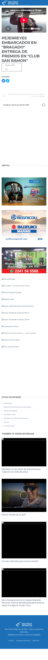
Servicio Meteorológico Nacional (17, 407)
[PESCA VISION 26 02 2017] (24, 495)
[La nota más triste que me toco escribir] (24, 540)
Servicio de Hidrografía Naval (16, 418)
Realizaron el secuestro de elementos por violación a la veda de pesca (21, 470)
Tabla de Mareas (10, 411)
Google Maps (9, 426)
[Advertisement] (24, 140)
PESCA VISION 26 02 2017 (14, 515)
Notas (11, 640)
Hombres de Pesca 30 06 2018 (16, 105)
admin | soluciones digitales (29, 635)
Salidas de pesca (23, 640)
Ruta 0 (6, 422)
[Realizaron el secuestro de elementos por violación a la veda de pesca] (24, 452)
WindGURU (8, 403)
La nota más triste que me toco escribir (20, 561)
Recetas (36, 640)
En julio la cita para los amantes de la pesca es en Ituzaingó (26, 95)
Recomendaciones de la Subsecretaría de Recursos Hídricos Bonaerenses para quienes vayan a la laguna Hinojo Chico (23, 603)
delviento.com (10, 414)
